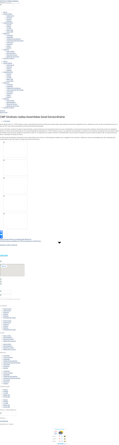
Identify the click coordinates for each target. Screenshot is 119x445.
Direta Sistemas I (10, 299)
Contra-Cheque (8, 357)
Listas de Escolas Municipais (14, 41)
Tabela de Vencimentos (13, 39)
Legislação (9, 37)
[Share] (59, 237)
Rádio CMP (9, 30)
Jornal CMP (9, 32)
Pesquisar (3, 3)
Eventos (8, 48)
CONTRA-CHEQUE (8, 58)
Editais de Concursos (12, 57)
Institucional (10, 16)
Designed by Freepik (16, 299)
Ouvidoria (9, 44)
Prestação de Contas (9, 318)
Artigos (8, 26)
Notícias (8, 25)
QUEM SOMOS (7, 14)
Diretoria (9, 17)
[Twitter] (59, 234)
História (8, 19)
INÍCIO (5, 12)
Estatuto (9, 21)
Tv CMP (5, 393)
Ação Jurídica (10, 51)
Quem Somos (7, 309)
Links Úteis (9, 42)
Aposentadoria (10, 53)
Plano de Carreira (11, 55)
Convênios (9, 35)
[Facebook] (59, 232)
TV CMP (8, 28)
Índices (8, 46)
